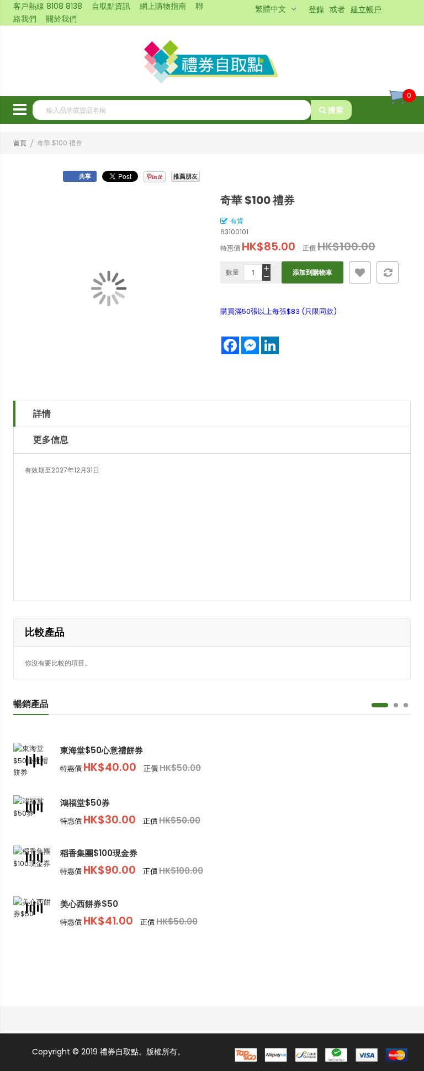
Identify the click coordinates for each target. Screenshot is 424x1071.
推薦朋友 (185, 176)
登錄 (316, 9)
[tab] (212, 414)
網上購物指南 (163, 6)
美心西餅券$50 (89, 904)
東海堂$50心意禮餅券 (101, 750)
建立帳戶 (366, 9)
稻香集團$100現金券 (98, 853)
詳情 (42, 413)
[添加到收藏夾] (360, 272)
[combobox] (172, 110)
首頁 (19, 143)
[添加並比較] (388, 272)
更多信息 (50, 439)
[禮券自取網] (212, 61)
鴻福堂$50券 (85, 803)
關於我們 (61, 18)
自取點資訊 (111, 6)
